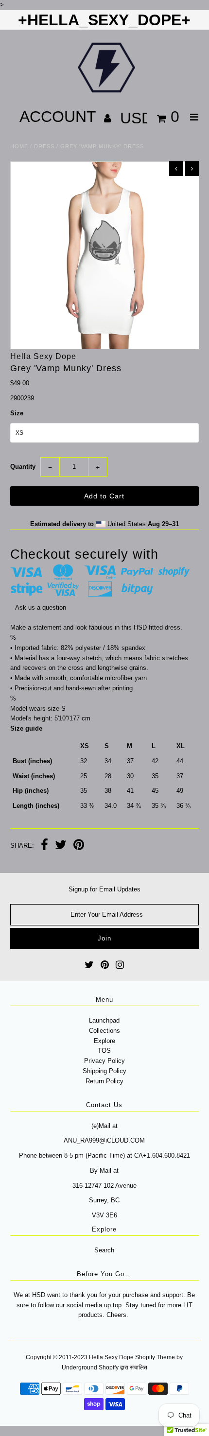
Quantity (22, 466)
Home (19, 146)
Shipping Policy (104, 1071)
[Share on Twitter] (61, 846)
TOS (104, 1050)
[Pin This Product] (78, 846)
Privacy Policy (104, 1060)
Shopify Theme (155, 1357)
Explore (104, 1040)
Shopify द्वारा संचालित (123, 1367)
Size (16, 413)
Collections (104, 1030)
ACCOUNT (59, 116)
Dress (44, 146)
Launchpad (104, 1020)
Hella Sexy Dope (111, 1357)
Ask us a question (40, 607)
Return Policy (104, 1081)
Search (104, 1250)
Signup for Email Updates (104, 889)
